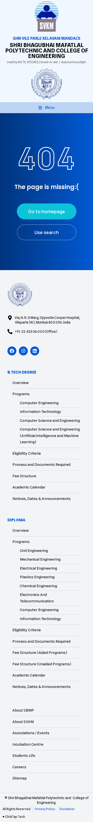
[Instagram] (23, 350)
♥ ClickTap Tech (13, 817)
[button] (46, 107)
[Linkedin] (34, 350)
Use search (46, 232)
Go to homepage (46, 211)
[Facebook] (11, 350)
